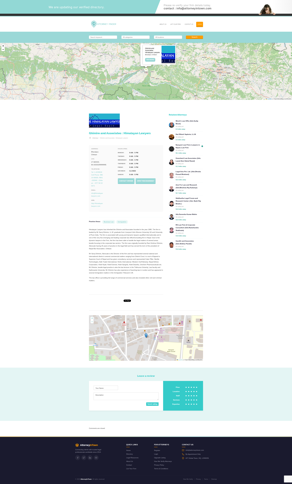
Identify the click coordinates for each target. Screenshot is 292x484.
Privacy (198, 479)
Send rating (152, 404)
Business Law (109, 222)
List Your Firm (175, 24)
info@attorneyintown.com (193, 8)
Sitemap (214, 479)
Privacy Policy (159, 465)
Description (99, 395)
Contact (129, 465)
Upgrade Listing (160, 458)
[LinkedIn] (90, 457)
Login (200, 24)
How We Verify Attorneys (163, 461)
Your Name (99, 388)
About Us (162, 24)
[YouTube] (96, 457)
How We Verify (188, 479)
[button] (146, 70)
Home (90, 138)
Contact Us (189, 24)
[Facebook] (77, 457)
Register (157, 450)
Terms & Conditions (161, 469)
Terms (206, 479)
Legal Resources (132, 458)
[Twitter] (83, 457)
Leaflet (269, 99)
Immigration (122, 222)
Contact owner (126, 181)
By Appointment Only (193, 454)
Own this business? (145, 181)
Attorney (95, 138)
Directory (129, 454)
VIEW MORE (150, 60)
